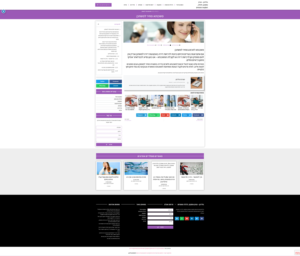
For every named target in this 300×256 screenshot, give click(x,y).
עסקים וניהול (179, 5)
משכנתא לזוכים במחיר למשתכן (111, 29)
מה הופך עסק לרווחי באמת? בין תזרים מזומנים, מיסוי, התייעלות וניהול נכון (106, 63)
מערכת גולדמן (180, 79)
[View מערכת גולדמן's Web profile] (187, 82)
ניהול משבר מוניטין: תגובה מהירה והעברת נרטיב (109, 227)
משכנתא (160, 73)
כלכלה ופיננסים (169, 5)
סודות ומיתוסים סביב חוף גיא (108, 67)
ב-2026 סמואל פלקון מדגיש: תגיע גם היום (110, 236)
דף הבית (156, 11)
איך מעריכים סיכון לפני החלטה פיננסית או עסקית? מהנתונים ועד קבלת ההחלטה (108, 210)
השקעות (159, 5)
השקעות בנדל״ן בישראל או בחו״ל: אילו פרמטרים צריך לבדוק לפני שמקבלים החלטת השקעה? (109, 213)
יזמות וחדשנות (149, 5)
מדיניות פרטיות (153, 253)
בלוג (153, 11)
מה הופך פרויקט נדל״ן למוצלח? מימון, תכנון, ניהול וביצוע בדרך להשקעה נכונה (109, 217)
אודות (125, 5)
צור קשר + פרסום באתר (162, 253)
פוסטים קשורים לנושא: (111, 56)
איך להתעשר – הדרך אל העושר (107, 59)
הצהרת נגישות (139, 253)
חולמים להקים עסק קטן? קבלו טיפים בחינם (106, 71)
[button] (198, 115)
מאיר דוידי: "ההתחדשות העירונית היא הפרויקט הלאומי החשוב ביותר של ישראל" (109, 233)
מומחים (140, 5)
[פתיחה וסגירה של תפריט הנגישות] (3, 11)
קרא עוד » (191, 183)
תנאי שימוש (146, 253)
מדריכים (132, 5)
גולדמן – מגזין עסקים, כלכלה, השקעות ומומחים (202, 5)
